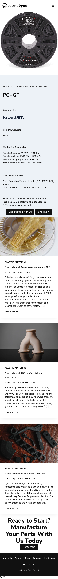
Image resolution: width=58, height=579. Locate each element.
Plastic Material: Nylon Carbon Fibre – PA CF (26, 473)
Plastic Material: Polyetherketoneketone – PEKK (28, 267)
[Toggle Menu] (53, 6)
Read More (11, 311)
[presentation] (29, 236)
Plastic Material (15, 262)
